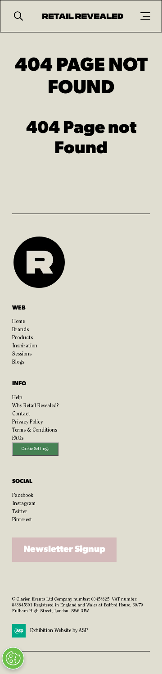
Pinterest (22, 520)
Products (22, 338)
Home (18, 321)
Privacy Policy (27, 422)
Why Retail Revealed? (35, 406)
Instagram (24, 503)
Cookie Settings (35, 449)
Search (18, 16)
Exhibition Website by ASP (59, 630)
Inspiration (24, 346)
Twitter (19, 512)
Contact (21, 414)
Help (17, 398)
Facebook (22, 495)
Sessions (22, 354)
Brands (20, 329)
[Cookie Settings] (13, 658)
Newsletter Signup (64, 549)
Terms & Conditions (34, 430)
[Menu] (145, 16)
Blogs (18, 362)
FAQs (17, 438)
